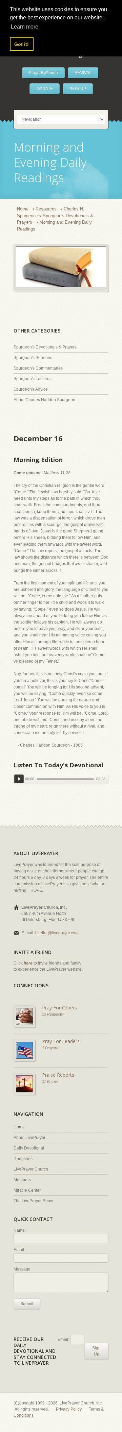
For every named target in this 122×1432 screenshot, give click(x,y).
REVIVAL (83, 72)
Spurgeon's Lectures (33, 378)
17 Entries (50, 1081)
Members (22, 1179)
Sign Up (96, 1351)
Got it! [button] (21, 44)
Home (22, 208)
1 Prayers (50, 1048)
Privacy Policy (69, 1409)
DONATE (44, 88)
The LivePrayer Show (33, 1200)
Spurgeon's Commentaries (38, 368)
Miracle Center (27, 1190)
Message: (23, 1269)
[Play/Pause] (19, 778)
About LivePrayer (29, 1137)
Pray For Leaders (61, 1041)
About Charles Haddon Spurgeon (44, 399)
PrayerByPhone (43, 72)
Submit (26, 1303)
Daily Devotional (29, 1148)
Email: (19, 1249)
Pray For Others (59, 1007)
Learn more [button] (24, 27)
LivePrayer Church (31, 1169)
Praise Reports (58, 1075)
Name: (20, 1230)
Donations (23, 1158)
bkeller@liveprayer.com (57, 933)
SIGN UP (77, 88)
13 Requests (52, 1014)
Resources (46, 208)
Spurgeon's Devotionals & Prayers (45, 347)
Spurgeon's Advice (31, 389)
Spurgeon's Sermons (33, 357)
